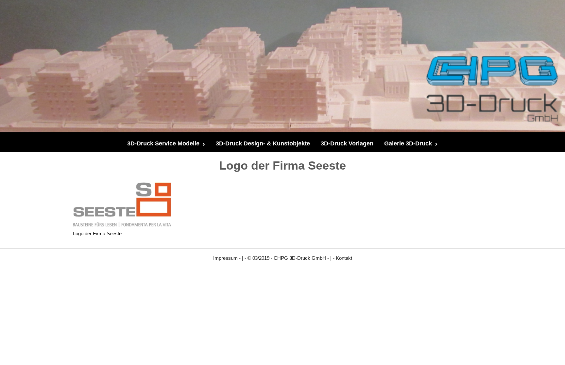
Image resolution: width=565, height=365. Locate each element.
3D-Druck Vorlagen (347, 143)
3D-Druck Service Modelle (163, 143)
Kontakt (344, 258)
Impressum (225, 258)
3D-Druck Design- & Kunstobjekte (263, 143)
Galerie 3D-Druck (408, 143)
